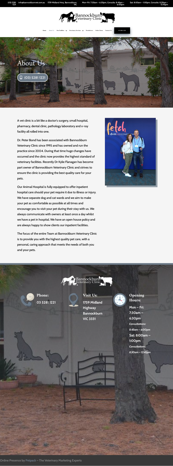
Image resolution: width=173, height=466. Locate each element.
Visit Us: (90, 295)
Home (44, 31)
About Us (51, 31)
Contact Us (108, 31)
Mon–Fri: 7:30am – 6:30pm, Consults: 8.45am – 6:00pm (103, 4)
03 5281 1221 (122, 30)
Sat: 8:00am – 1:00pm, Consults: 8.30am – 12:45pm (149, 4)
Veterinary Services (75, 31)
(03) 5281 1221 (12, 4)
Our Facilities (60, 31)
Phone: (43, 295)
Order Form (99, 31)
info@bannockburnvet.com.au (31, 3)
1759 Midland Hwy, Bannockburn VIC (62, 4)
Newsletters (89, 31)
